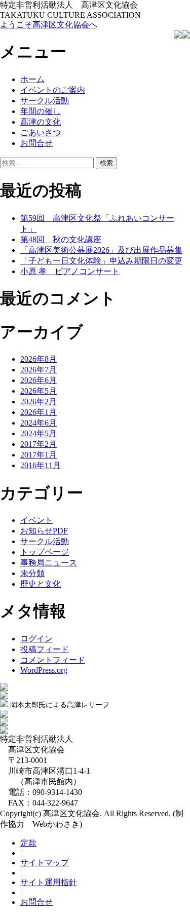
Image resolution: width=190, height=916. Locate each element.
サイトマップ (44, 862)
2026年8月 (38, 359)
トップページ (44, 552)
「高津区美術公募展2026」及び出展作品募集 (101, 250)
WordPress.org (43, 670)
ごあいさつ (40, 132)
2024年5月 (38, 433)
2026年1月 (38, 412)
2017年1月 (38, 454)
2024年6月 (38, 422)
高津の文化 (40, 122)
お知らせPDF (44, 530)
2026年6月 (38, 380)
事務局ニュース (48, 562)
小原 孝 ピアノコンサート (70, 271)
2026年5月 (38, 391)
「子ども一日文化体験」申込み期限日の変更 (101, 260)
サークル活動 (44, 100)
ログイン (36, 638)
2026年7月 (38, 369)
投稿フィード (44, 649)
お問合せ (36, 143)
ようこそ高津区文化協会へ (48, 24)
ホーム (32, 79)
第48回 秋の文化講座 (60, 239)
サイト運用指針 (48, 882)
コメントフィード (52, 660)
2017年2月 (38, 444)
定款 (28, 842)
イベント (36, 520)
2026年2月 (38, 401)
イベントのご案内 (52, 90)
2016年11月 (40, 465)
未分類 (32, 573)
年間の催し (40, 111)
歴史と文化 (40, 584)
